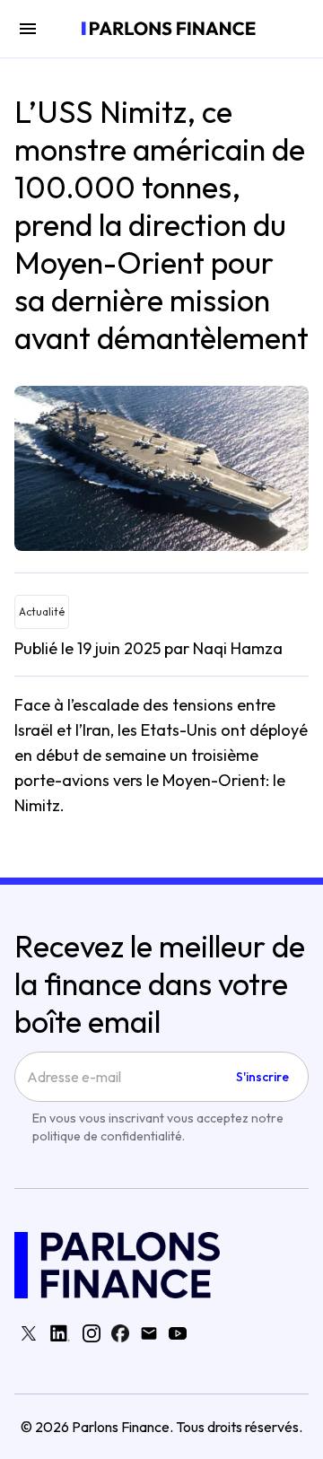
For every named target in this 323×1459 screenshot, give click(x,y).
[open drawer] (28, 28)
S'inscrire (262, 1077)
